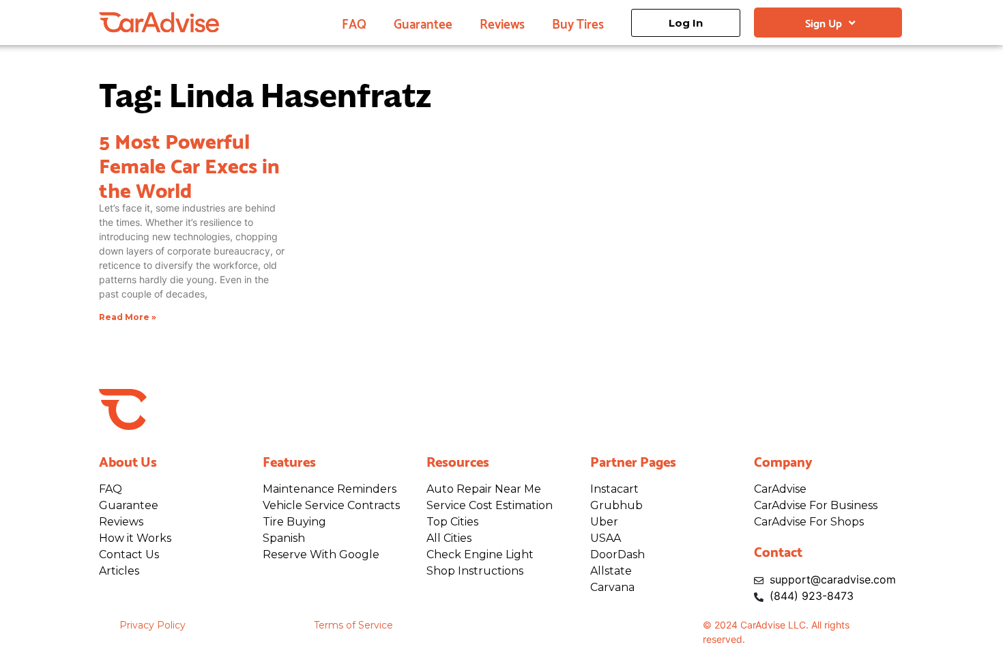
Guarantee (423, 22)
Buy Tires (578, 22)
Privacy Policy (152, 625)
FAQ (354, 22)
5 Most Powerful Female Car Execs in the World (189, 163)
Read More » (127, 317)
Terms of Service (353, 625)
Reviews (502, 22)
